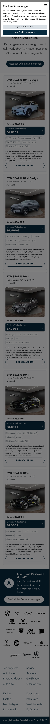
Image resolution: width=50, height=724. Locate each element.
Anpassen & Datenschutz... (25, 27)
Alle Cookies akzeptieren (25, 32)
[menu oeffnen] (45, 5)
